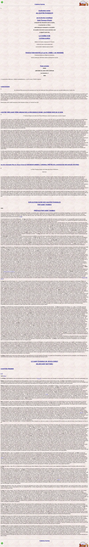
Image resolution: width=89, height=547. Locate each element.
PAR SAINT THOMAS (45, 204)
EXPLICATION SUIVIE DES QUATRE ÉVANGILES (44, 202)
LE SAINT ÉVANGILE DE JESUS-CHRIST (44, 361)
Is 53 (47, 394)
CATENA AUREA (44, 38)
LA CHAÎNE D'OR (44, 36)
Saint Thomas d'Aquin (44, 20)
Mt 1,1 (4, 376)
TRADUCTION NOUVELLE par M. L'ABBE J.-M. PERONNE (44, 53)
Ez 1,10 (39, 378)
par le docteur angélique (44, 18)
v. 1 (2, 373)
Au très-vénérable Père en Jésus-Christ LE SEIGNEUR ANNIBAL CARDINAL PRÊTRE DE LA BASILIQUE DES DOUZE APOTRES (40, 164)
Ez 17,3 (9, 271)
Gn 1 (2, 457)
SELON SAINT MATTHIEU (44, 364)
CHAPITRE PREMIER (7, 369)
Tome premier (44, 66)
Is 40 (21, 216)
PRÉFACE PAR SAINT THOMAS (44, 210)
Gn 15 (81, 412)
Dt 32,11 (5, 271)
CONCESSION (5, 86)
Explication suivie (44, 10)
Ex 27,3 (84, 277)
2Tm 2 (58, 479)
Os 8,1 (13, 271)
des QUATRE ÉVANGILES (44, 13)
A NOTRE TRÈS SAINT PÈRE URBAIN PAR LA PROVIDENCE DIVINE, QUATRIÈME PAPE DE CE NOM (32, 112)
